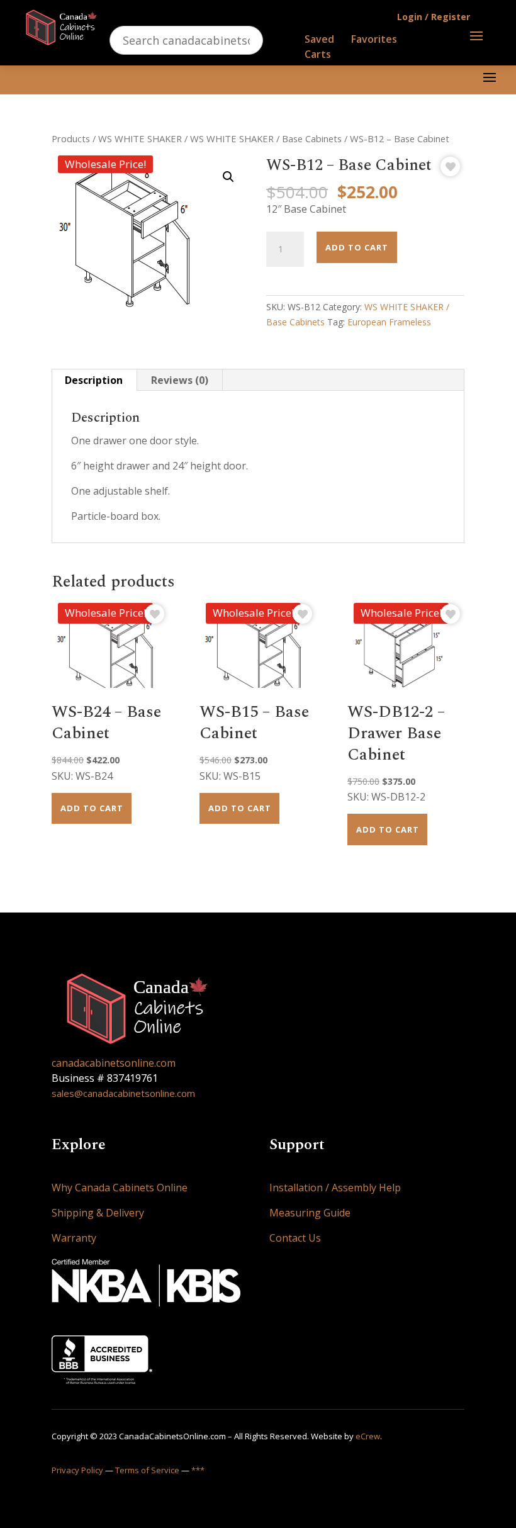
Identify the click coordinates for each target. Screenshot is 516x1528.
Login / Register (433, 17)
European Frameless (389, 322)
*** (198, 1470)
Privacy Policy (77, 1470)
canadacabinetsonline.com (114, 1063)
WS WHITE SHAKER (140, 138)
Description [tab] (94, 380)
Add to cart (356, 247)
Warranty (74, 1238)
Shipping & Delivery (98, 1213)
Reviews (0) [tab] (179, 380)
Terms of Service (147, 1470)
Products (71, 138)
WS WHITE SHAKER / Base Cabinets (266, 138)
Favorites (374, 39)
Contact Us (295, 1238)
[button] (228, 177)
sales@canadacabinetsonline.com (123, 1093)
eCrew (368, 1436)
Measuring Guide (310, 1213)
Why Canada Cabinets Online (120, 1187)
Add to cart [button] (91, 808)
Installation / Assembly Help (335, 1187)
